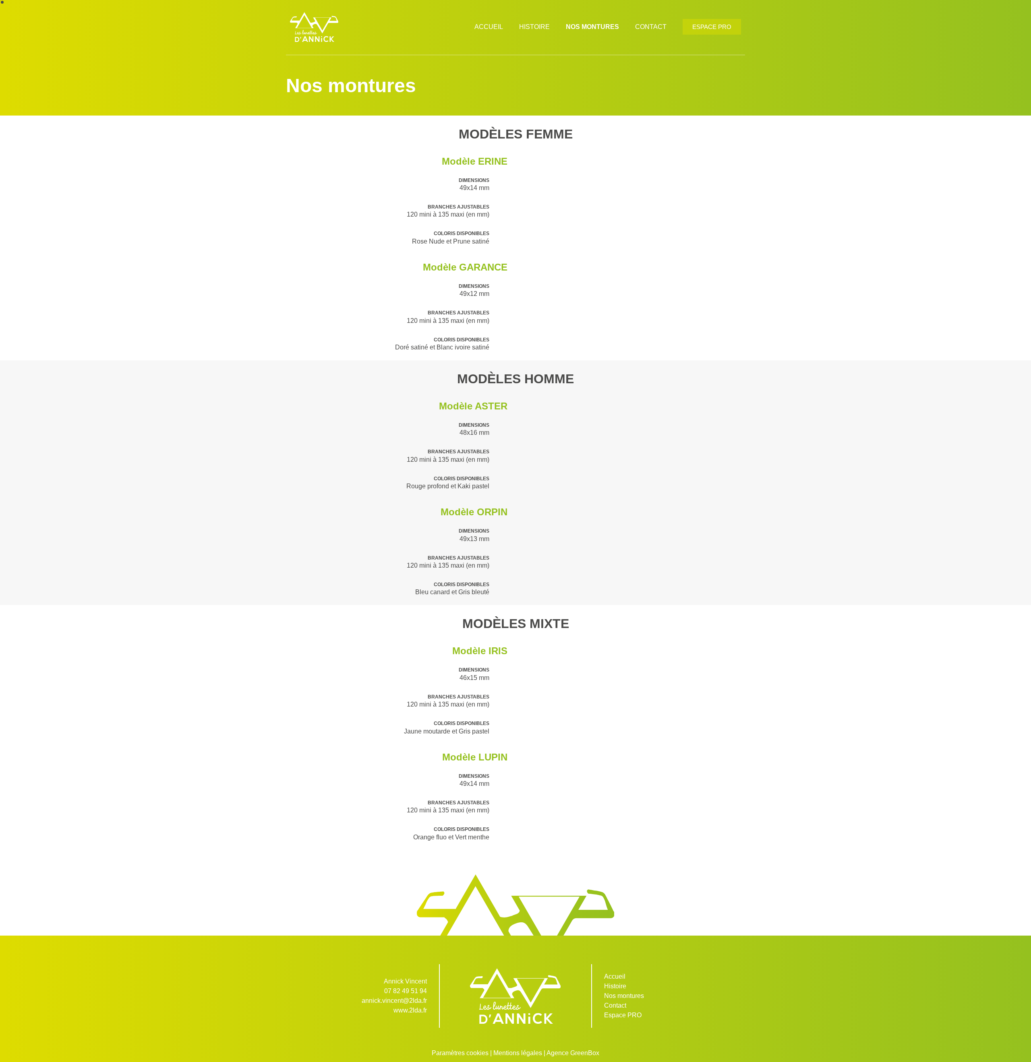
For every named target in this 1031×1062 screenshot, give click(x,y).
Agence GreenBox (573, 1053)
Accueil (488, 26)
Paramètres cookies (460, 1053)
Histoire (534, 26)
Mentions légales (517, 1053)
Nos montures (592, 26)
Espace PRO (623, 1015)
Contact (651, 26)
